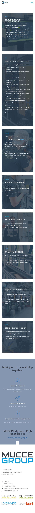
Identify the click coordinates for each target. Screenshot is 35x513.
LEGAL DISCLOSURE (8, 474)
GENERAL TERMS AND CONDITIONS (12, 472)
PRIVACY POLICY (7, 470)
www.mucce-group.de (10, 488)
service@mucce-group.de (17, 438)
